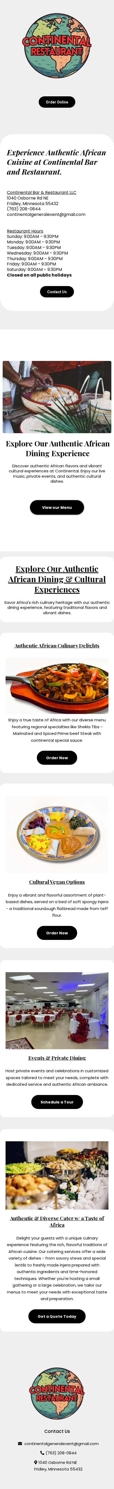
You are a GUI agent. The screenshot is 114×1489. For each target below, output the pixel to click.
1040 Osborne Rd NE (57, 1462)
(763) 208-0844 (61, 1453)
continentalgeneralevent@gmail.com (46, 214)
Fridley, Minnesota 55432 (58, 1469)
